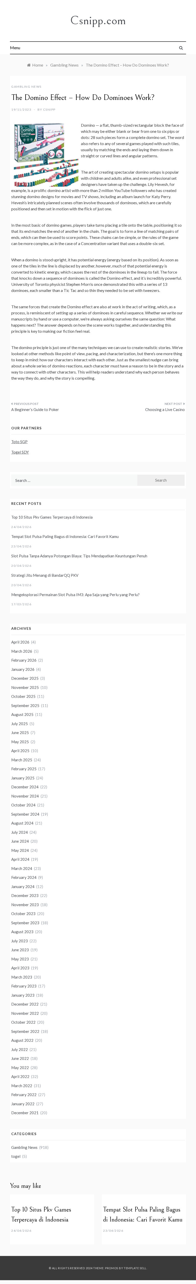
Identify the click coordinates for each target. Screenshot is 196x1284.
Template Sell (135, 1268)
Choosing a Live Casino (165, 409)
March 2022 (21, 1085)
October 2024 (23, 805)
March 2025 (21, 759)
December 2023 (25, 895)
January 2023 (22, 995)
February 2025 (23, 768)
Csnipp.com (98, 21)
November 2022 (25, 1013)
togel (15, 1156)
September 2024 (25, 814)
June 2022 (20, 1058)
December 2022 (25, 1004)
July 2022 (19, 1049)
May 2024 (20, 850)
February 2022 (23, 1094)
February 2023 (23, 986)
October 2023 (23, 913)
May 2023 (20, 959)
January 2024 (22, 886)
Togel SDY (20, 452)
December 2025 (25, 678)
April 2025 (20, 750)
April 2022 (20, 1076)
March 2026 (21, 651)
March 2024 (21, 868)
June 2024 (20, 841)
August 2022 (22, 1040)
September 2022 (25, 1031)
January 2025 (22, 778)
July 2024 (19, 832)
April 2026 (20, 642)
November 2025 (25, 687)
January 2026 (22, 669)
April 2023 (20, 968)
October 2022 (23, 1022)
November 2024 (25, 796)
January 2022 (22, 1103)
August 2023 (22, 931)
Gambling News (26, 86)
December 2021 (25, 1112)
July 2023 (19, 941)
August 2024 (22, 823)
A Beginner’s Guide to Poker (35, 409)
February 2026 (23, 660)
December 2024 (25, 787)
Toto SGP (19, 441)
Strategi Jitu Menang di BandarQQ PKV (44, 575)
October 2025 (23, 696)
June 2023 (20, 949)
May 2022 (20, 1067)
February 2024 (23, 877)
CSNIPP (49, 109)
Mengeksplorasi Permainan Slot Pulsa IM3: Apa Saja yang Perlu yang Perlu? (75, 594)
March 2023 (21, 977)
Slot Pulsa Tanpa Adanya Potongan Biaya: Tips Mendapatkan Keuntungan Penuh (79, 556)
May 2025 (20, 741)
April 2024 (20, 859)
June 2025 (20, 732)
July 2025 (19, 723)
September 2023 (25, 922)
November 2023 (25, 904)
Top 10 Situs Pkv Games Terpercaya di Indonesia (52, 517)
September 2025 (25, 705)
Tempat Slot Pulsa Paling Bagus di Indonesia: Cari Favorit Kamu (65, 536)
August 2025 (22, 714)
